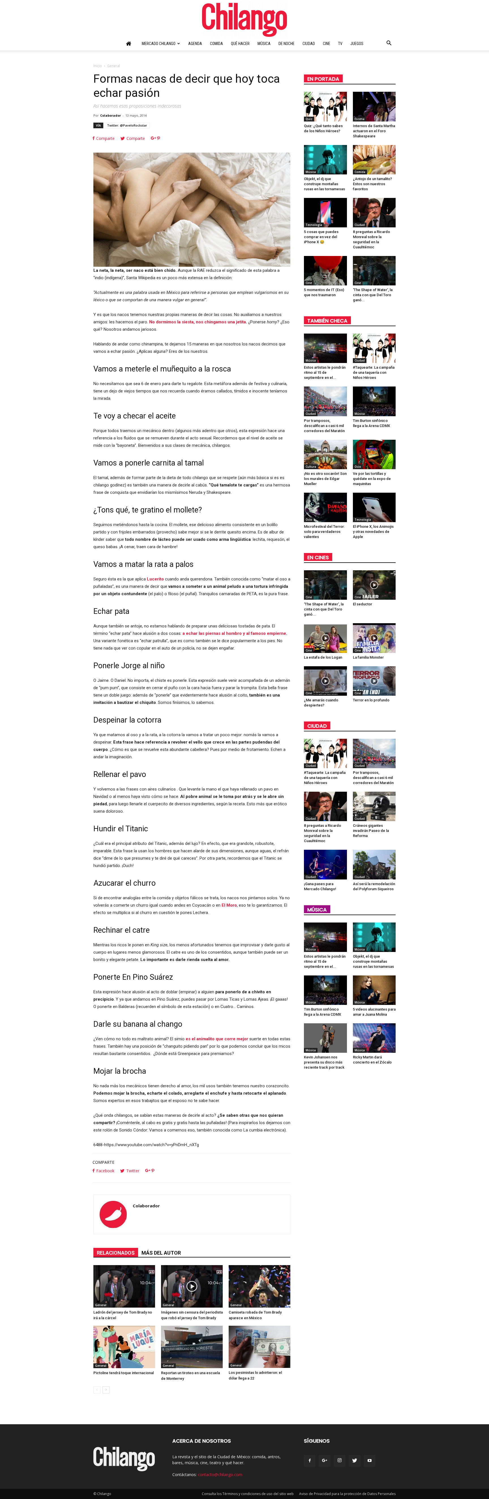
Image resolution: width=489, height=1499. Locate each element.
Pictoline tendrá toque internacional (123, 1373)
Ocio (358, 467)
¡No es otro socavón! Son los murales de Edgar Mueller (325, 478)
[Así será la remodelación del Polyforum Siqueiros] (374, 864)
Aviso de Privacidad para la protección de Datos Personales (347, 1493)
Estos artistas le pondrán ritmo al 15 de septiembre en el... (325, 372)
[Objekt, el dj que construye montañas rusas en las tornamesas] (325, 159)
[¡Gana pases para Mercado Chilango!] (325, 864)
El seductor (362, 604)
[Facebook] (309, 1460)
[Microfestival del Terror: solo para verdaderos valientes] (325, 507)
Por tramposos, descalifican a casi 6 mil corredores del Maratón (324, 425)
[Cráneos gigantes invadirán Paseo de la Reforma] (374, 806)
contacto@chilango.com (220, 1474)
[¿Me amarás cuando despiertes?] (325, 681)
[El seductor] (374, 585)
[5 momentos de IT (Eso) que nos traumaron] (325, 270)
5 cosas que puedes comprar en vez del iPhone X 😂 (321, 237)
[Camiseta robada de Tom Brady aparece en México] (259, 1286)
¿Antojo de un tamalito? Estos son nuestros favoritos (372, 184)
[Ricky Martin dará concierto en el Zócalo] (374, 1038)
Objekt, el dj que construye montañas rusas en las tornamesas (324, 184)
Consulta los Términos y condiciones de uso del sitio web (248, 1493)
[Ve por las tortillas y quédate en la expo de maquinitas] (374, 454)
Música (264, 43)
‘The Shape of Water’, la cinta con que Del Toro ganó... (373, 295)
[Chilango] (244, 19)
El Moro (229, 905)
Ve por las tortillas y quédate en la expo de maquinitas (372, 478)
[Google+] (324, 1460)
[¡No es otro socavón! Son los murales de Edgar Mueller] (325, 454)
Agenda (195, 43)
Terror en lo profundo (371, 700)
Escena (359, 119)
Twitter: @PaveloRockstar (127, 125)
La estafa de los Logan (323, 657)
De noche (286, 43)
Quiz (309, 119)
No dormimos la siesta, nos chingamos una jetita (197, 321)
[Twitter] (354, 1460)
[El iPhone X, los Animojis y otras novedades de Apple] (374, 507)
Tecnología (314, 225)
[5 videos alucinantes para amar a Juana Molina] (374, 990)
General (100, 1305)
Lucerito (155, 579)
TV (340, 43)
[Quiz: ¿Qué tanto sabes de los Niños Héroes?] (325, 106)
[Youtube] (369, 1460)
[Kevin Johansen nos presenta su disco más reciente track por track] (325, 1038)
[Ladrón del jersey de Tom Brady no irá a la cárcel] (124, 1286)
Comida (216, 43)
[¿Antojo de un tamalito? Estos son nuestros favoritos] (374, 159)
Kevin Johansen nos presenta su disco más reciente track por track (324, 1062)
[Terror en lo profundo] (374, 681)
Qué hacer (240, 43)
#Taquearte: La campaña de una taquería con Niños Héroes (373, 372)
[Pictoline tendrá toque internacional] (124, 1347)
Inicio (97, 65)
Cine (326, 43)
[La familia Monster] (374, 638)
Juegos (356, 43)
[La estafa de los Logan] (325, 638)
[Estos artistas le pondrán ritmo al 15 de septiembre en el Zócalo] (325, 348)
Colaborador (110, 115)
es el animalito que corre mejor (217, 1038)
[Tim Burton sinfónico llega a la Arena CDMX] (374, 401)
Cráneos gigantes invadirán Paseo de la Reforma (371, 830)
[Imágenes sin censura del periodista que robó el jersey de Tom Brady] (192, 1286)
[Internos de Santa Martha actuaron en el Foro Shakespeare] (374, 106)
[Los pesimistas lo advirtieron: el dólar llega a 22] (259, 1347)
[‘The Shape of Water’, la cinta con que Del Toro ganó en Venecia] (374, 270)
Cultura (311, 467)
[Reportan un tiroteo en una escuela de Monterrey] (192, 1347)
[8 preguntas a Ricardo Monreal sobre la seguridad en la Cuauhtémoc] (374, 212)
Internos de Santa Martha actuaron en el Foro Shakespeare (374, 131)
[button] (389, 44)
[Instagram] (339, 1460)
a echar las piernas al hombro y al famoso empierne (234, 633)
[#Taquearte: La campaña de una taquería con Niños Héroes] (374, 348)
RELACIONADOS (116, 1253)
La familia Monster (368, 657)
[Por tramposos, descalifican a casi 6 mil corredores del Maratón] (325, 401)
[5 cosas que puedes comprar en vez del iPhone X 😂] (325, 212)
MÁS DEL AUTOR (161, 1253)
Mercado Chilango (158, 43)
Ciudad (309, 43)
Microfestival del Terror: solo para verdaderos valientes (324, 531)
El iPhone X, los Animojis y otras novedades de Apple (373, 531)
